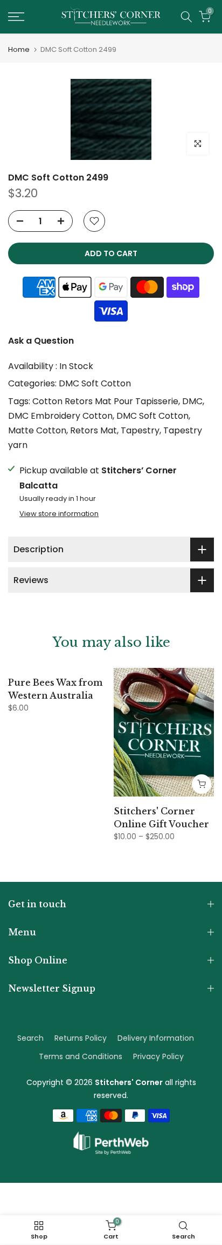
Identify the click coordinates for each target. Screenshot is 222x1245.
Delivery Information (155, 1038)
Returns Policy (80, 1038)
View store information (59, 514)
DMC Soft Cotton (95, 383)
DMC (192, 401)
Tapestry (140, 430)
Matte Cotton (37, 430)
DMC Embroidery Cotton (60, 416)
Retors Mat (93, 430)
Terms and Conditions (80, 1056)
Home (19, 49)
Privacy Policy (158, 1056)
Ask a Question (41, 340)
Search (30, 1038)
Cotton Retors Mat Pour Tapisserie (105, 401)
